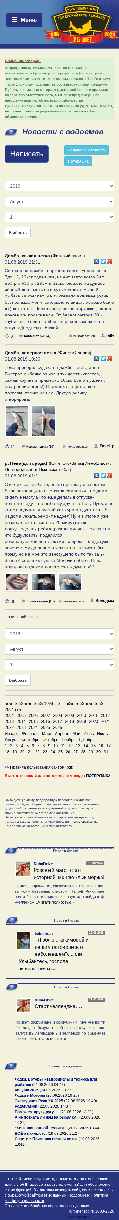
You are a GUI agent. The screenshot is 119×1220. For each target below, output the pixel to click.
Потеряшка (78, 161)
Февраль (30, 733)
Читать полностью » (56, 902)
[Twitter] (103, 260)
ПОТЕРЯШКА (98, 776)
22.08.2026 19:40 (80, 1101)
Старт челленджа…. (58, 1006)
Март (47, 733)
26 (68, 752)
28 (83, 752)
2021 (105, 721)
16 (101, 746)
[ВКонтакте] (96, 260)
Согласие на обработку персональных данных (47, 1206)
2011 (93, 715)
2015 (33, 721)
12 (70, 746)
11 (63, 746)
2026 (57, 727)
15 (93, 746)
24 (52, 752)
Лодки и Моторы (30, 1095)
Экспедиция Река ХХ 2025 (39, 1101)
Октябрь (50, 739)
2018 (69, 721)
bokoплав (44, 933)
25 (60, 752)
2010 (81, 715)
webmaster (79, 1217)
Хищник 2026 (27, 1090)
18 (7, 752)
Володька (105, 600)
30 (98, 752)
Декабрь (87, 739)
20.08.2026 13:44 (84, 1128)
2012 (105, 715)
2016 (45, 721)
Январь (12, 733)
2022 (9, 727)
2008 (57, 715)
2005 (21, 715)
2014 (21, 721)
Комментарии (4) (37, 336)
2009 (69, 715)
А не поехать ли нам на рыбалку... (46, 1117)
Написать (26, 154)
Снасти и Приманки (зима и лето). (46, 1139)
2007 (45, 715)
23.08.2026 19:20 (62, 1095)
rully (110, 335)
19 (14, 752)
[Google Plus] (110, 260)
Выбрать (18, 232)
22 (37, 752)
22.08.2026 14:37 (55, 1106)
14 (85, 746)
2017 (57, 721)
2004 (9, 715)
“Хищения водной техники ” (41, 1128)
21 (30, 752)
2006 (33, 715)
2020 (93, 721)
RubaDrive (43, 864)
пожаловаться (84, 336)
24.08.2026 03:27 (56, 1090)
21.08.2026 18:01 (77, 1112)
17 (108, 746)
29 (91, 752)
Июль (102, 733)
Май (76, 733)
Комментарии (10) (40, 446)
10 (55, 746)
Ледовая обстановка (86, 150)
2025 (45, 727)
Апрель (62, 733)
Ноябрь (69, 739)
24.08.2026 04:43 (48, 1085)
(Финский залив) (45, 255)
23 (45, 752)
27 (75, 752)
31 (106, 752)
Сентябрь (30, 739)
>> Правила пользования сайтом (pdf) (39, 767)
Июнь (88, 733)
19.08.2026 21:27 (64, 1133)
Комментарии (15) (41, 601)
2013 (9, 721)
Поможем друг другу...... (37, 1112)
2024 (33, 727)
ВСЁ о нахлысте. (31, 1133)
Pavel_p (107, 446)
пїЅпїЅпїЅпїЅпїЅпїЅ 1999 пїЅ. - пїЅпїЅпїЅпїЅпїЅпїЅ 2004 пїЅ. (54, 706)
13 (78, 746)
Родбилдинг (26, 1106)
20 (22, 752)
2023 (21, 727)
